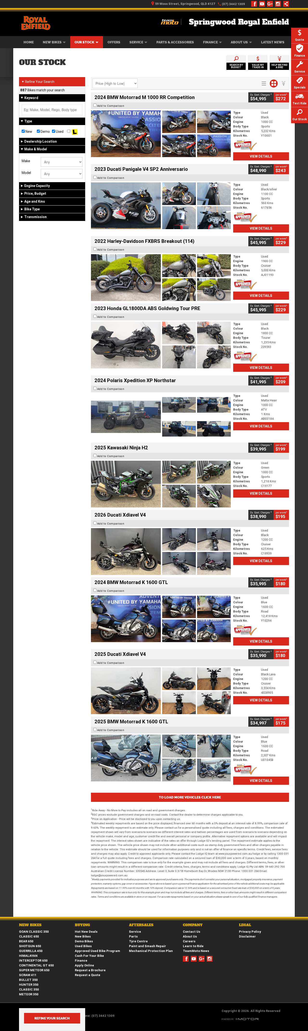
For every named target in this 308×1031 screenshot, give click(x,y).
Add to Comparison (110, 105)
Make (26, 161)
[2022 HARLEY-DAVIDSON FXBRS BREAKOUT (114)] (161, 277)
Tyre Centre (138, 941)
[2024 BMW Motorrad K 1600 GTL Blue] (161, 618)
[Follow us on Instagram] (279, 4)
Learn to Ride (193, 946)
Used (59, 131)
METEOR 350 (28, 994)
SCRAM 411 (27, 975)
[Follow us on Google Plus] (271, 4)
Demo (45, 131)
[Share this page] (285, 4)
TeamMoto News (196, 951)
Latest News (272, 42)
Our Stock (84, 42)
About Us (239, 42)
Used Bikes (83, 946)
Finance (210, 42)
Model (26, 173)
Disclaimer (247, 936)
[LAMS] (74, 131)
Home (29, 42)
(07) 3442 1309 (233, 4)
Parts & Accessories (175, 42)
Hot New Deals (86, 932)
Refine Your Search (37, 82)
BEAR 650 (26, 941)
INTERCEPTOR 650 (33, 960)
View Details (261, 156)
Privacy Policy (250, 932)
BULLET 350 (28, 980)
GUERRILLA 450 (31, 951)
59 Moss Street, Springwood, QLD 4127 (185, 4)
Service (136, 42)
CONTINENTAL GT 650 (36, 965)
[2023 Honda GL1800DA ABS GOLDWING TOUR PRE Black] (161, 345)
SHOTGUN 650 (30, 946)
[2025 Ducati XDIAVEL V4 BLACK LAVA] (161, 690)
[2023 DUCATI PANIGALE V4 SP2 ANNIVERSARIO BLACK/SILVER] (161, 205)
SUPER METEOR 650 (34, 970)
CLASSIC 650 (29, 936)
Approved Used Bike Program (97, 951)
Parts (133, 936)
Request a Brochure (90, 970)
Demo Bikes (84, 941)
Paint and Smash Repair (147, 946)
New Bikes (52, 42)
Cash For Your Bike (89, 956)
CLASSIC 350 (29, 989)
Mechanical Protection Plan (151, 951)
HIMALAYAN (28, 956)
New (28, 131)
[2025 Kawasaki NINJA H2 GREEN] (161, 484)
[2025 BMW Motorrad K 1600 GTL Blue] (161, 758)
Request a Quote (87, 975)
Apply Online (84, 965)
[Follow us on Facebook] (255, 4)
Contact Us (191, 932)
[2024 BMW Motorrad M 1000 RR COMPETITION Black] (161, 133)
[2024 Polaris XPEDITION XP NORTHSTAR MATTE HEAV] (161, 416)
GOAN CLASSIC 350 (34, 932)
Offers (114, 42)
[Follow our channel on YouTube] (263, 4)
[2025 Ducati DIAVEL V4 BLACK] (161, 551)
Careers (189, 941)
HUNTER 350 (28, 985)
